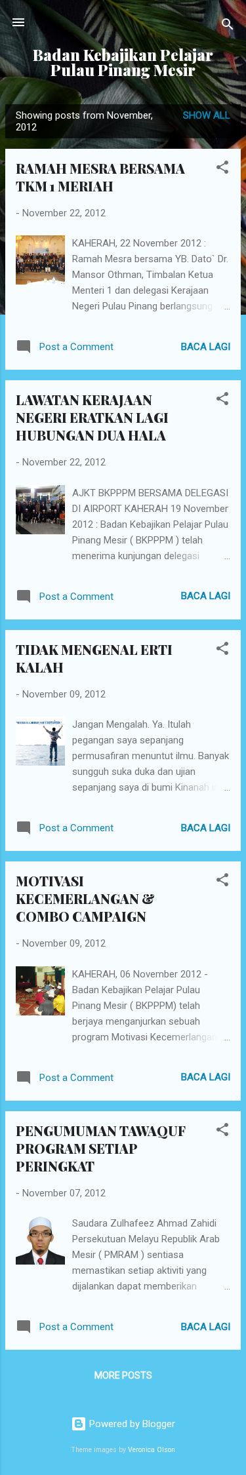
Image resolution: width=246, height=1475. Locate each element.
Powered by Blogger (131, 1424)
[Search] (228, 27)
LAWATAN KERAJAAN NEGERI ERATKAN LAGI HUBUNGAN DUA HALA (92, 417)
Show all (206, 115)
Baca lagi (205, 347)
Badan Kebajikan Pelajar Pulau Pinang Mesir (123, 62)
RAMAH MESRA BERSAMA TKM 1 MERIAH (100, 177)
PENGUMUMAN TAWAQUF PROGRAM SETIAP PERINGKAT (101, 1148)
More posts (123, 1375)
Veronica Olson (151, 1450)
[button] (222, 169)
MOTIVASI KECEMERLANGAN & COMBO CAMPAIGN (85, 898)
